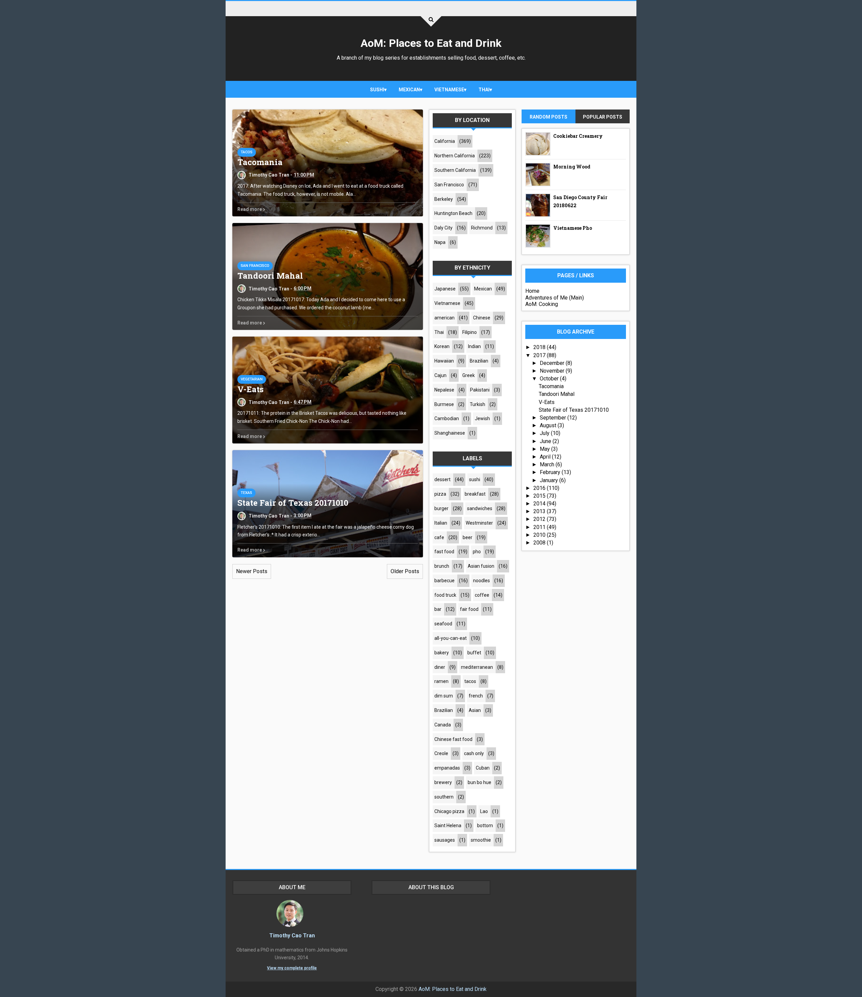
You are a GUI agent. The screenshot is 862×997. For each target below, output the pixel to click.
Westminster (479, 523)
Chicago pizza (449, 811)
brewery (443, 782)
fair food (469, 609)
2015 (540, 496)
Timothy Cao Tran (292, 935)
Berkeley (443, 199)
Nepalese (444, 390)
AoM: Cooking (541, 304)
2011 (540, 527)
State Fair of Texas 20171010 (292, 502)
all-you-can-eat (450, 638)
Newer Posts (251, 571)
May (545, 449)
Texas (246, 493)
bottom (485, 825)
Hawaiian (444, 361)
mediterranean (477, 667)
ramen (441, 681)
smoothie (481, 840)
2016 (540, 488)
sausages (444, 840)
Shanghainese (449, 433)
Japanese (445, 288)
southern (444, 797)
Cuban (483, 768)
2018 (540, 347)
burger (441, 508)
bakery (441, 652)
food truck (445, 595)
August (549, 425)
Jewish (482, 418)
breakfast (475, 494)
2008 (540, 542)
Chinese (481, 317)
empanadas (447, 768)
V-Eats (250, 389)
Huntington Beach (453, 213)
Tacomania (260, 162)
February (551, 472)
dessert (442, 479)
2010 (540, 535)
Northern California (454, 155)
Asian (475, 710)
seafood (443, 623)
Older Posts (405, 571)
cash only (474, 753)
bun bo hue (479, 782)
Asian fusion (481, 566)
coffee (482, 595)
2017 (540, 355)
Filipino (469, 332)
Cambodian (446, 418)
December (553, 363)
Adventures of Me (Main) (554, 297)
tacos (247, 152)
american (444, 317)
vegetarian (252, 379)
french (476, 695)
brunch (441, 566)
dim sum (443, 695)
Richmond (482, 227)
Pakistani (480, 390)
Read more (250, 209)
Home (532, 291)
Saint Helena (447, 825)
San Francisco (255, 265)
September (553, 417)
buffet (474, 652)
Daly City (443, 227)
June (546, 441)
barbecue (444, 580)
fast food (444, 551)
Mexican (409, 89)
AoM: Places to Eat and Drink (431, 43)
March (548, 464)
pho (477, 551)
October (550, 378)
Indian (474, 346)
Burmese (444, 404)
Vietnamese (449, 89)
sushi (377, 89)
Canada (442, 724)
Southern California (455, 170)
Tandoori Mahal (270, 275)
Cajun (440, 375)
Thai (484, 89)
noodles (481, 580)
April (546, 457)
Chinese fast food (453, 739)
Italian (440, 523)
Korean (442, 346)
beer (467, 537)
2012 (540, 519)
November (553, 371)
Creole (441, 753)
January (549, 480)
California (444, 141)
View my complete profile (292, 968)
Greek (468, 375)
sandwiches (479, 508)
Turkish (477, 404)
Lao (484, 811)
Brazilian (479, 361)
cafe (439, 537)
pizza (440, 494)
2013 (540, 511)
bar (437, 609)
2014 (540, 503)
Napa (439, 242)
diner (439, 667)
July (545, 433)
